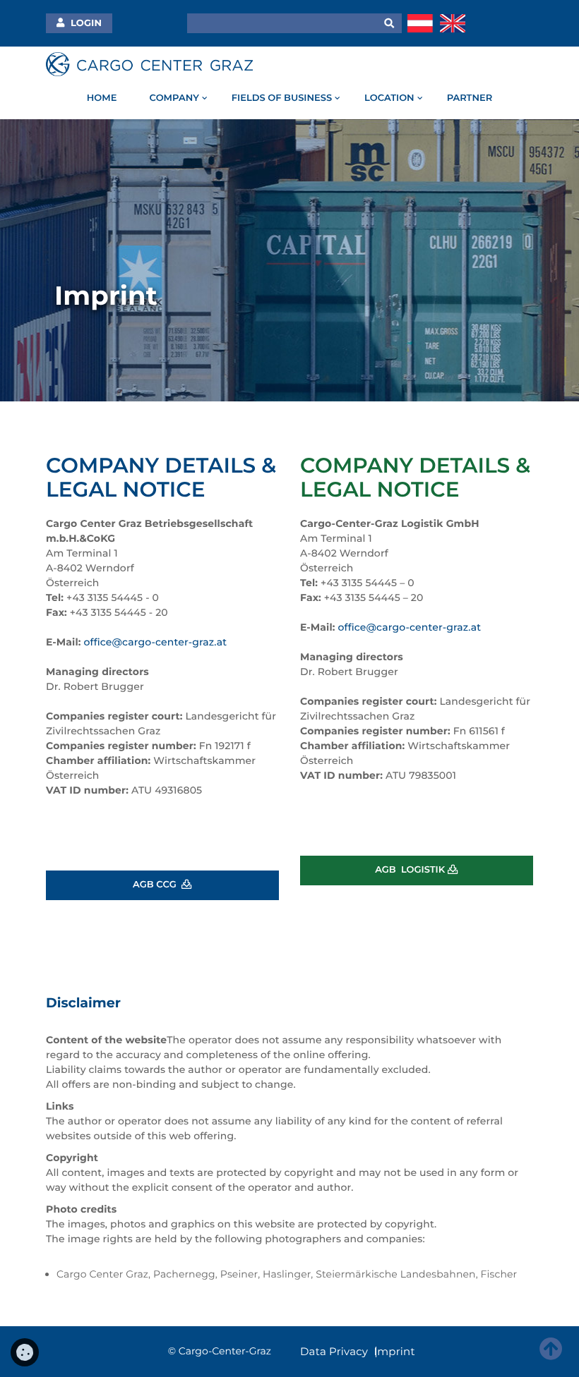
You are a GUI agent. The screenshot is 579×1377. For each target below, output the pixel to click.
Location (389, 98)
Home (102, 98)
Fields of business (282, 98)
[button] (389, 23)
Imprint (394, 1351)
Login (85, 23)
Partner (470, 98)
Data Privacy (334, 1351)
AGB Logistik (411, 869)
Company (173, 98)
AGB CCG (157, 884)
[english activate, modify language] (452, 22)
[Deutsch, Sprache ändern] (420, 22)
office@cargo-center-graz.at (155, 642)
